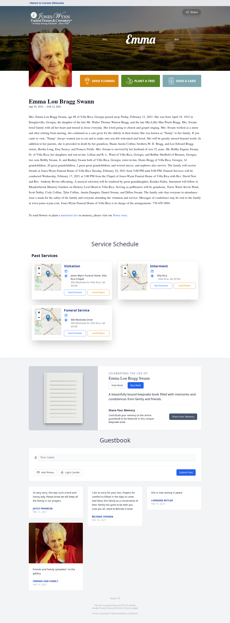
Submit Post (186, 472)
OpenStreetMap (118, 613)
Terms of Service (124, 608)
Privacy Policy (105, 608)
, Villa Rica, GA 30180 (168, 278)
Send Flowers (98, 292)
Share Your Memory (183, 416)
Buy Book (135, 385)
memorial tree (69, 215)
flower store (120, 215)
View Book (117, 385)
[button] (48, 273)
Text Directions (75, 292)
